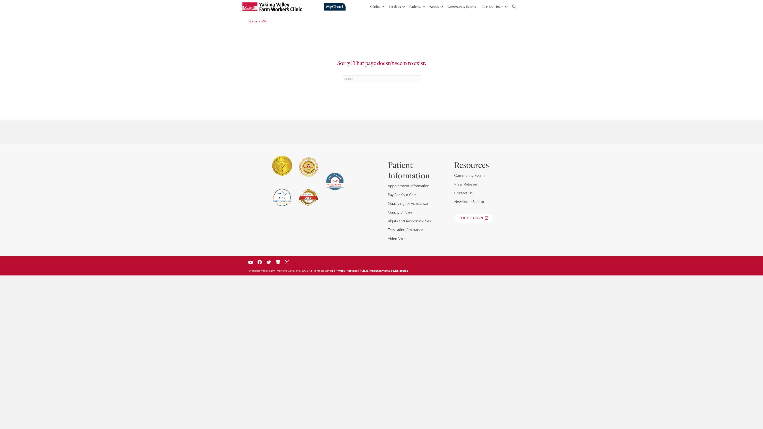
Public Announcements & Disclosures (384, 270)
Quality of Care (400, 212)
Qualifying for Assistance (408, 203)
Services (395, 7)
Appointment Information (408, 186)
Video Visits (397, 239)
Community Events (461, 7)
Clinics (375, 7)
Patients (415, 7)
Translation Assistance (405, 230)
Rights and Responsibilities (409, 221)
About (434, 7)
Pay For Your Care (402, 195)
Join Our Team (493, 7)
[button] (383, 7)
